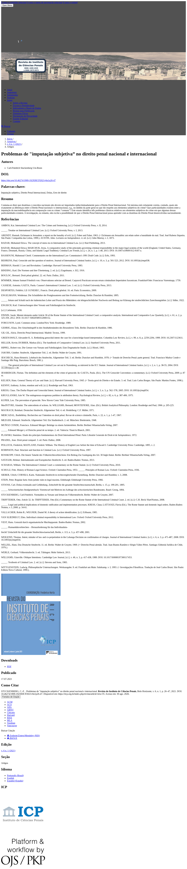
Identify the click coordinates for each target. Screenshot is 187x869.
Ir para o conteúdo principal (14, 2)
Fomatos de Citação (10, 697)
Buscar (6, 126)
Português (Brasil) (15, 775)
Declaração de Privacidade (25, 116)
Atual (9, 89)
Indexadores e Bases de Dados (27, 108)
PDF (9, 666)
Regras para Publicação (23, 111)
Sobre (9, 100)
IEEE (9, 717)
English (10, 778)
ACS (9, 704)
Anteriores (12, 92)
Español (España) (15, 781)
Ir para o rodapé (70, 2)
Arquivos (11, 141)
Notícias (11, 97)
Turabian (11, 723)
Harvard (11, 715)
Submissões (12, 95)
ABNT (10, 710)
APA (9, 707)
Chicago (11, 712)
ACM (9, 702)
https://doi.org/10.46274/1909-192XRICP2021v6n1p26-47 (28, 180)
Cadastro (11, 131)
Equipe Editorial (20, 118)
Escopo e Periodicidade (23, 105)
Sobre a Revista (20, 103)
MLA (9, 720)
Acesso (10, 134)
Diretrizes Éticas (20, 113)
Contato (16, 121)
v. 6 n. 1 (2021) (14, 144)
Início (10, 139)
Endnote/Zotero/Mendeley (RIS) (24, 735)
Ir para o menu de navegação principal (44, 2)
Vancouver (12, 725)
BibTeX (13, 738)
